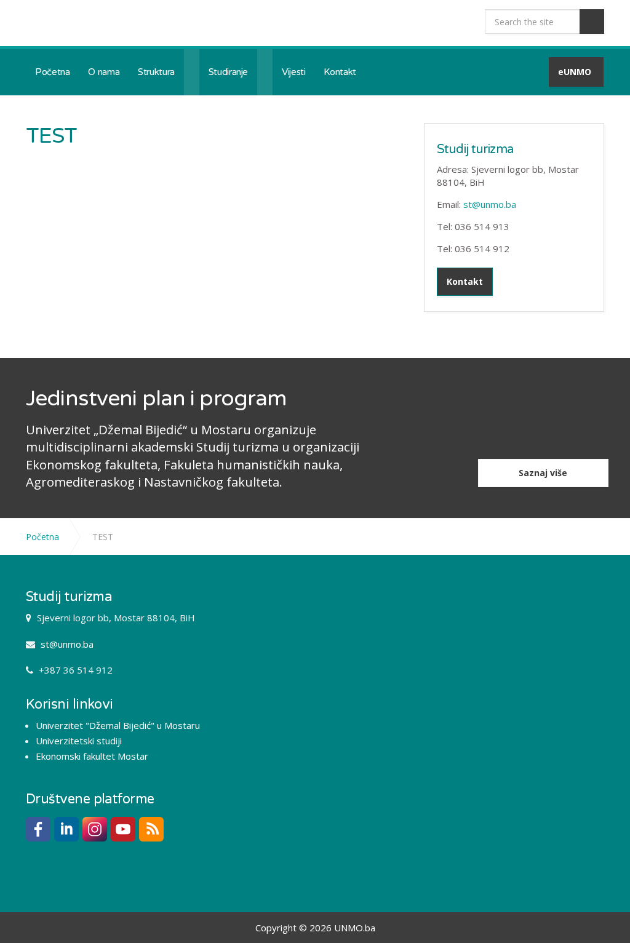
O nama (103, 72)
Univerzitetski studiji (79, 740)
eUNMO (574, 72)
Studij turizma (475, 149)
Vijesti (293, 72)
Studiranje (228, 72)
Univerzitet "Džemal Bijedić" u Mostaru (118, 725)
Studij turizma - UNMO (108, 23)
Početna (52, 72)
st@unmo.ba (489, 204)
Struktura (156, 72)
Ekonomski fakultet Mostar (92, 756)
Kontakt (340, 72)
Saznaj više (543, 473)
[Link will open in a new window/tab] (38, 829)
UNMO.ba (354, 927)
